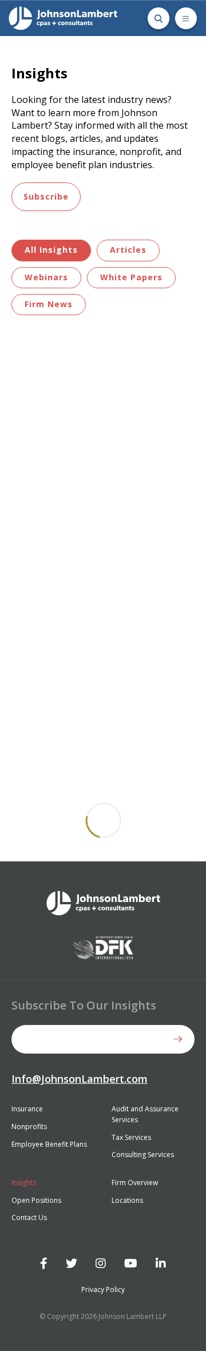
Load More (103, 821)
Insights (23, 1182)
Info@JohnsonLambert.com (79, 1079)
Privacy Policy (103, 1289)
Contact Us (29, 1217)
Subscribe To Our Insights (83, 1005)
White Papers (131, 277)
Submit (180, 1039)
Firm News (49, 304)
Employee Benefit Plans (49, 1144)
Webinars (46, 277)
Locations (127, 1200)
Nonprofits (29, 1126)
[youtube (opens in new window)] (130, 1263)
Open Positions (36, 1200)
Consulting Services (143, 1154)
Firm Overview (135, 1182)
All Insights (51, 249)
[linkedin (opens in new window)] (161, 1263)
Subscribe (46, 196)
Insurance (27, 1109)
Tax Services (131, 1137)
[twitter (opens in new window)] (71, 1263)
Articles (128, 249)
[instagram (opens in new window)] (101, 1263)
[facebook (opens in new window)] (43, 1263)
